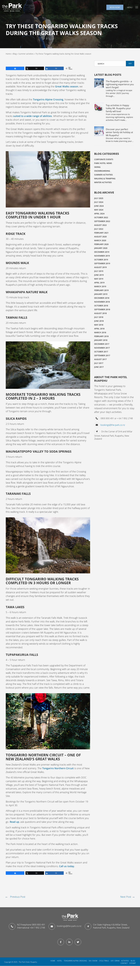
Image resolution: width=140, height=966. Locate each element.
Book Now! (115, 7)
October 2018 (101, 305)
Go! (130, 63)
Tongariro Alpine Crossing (48, 99)
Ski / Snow (93, 961)
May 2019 (98, 278)
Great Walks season (66, 86)
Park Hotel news (103, 163)
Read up (14, 821)
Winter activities (103, 182)
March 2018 (100, 332)
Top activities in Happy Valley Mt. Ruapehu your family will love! (118, 108)
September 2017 (102, 355)
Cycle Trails (104, 961)
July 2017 (98, 363)
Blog (15, 53)
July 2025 (98, 198)
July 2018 (98, 317)
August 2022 (100, 225)
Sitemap (132, 963)
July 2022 (98, 229)
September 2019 (102, 263)
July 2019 (98, 271)
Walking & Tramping (104, 178)
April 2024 (99, 213)
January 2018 (100, 340)
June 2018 (99, 321)
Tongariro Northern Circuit (58, 768)
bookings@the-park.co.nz (112, 424)
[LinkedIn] (70, 942)
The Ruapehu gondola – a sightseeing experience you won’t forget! (120, 84)
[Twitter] (79, 942)
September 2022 (102, 221)
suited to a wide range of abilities (32, 116)
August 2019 (100, 267)
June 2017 (99, 367)
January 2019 (100, 294)
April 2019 (99, 282)
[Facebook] (61, 942)
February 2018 (101, 336)
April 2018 (99, 328)
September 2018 (102, 309)
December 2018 (101, 298)
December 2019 (101, 252)
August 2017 (100, 359)
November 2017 (102, 347)
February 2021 (101, 232)
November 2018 (102, 301)
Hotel (59, 961)
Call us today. (67, 866)
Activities (125, 961)
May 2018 (98, 324)
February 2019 (101, 290)
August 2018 (100, 313)
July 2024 (98, 202)
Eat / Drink (115, 961)
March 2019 (100, 286)
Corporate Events (103, 159)
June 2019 (99, 275)
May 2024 (98, 209)
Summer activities (26, 53)
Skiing (97, 167)
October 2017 (101, 351)
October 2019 (101, 259)
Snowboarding (102, 171)
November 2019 (102, 255)
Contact (124, 963)
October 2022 (101, 217)
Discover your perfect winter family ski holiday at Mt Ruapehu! (119, 132)
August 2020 (100, 236)
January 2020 (100, 248)
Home (8, 53)
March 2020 (100, 240)
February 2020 (101, 244)
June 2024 (99, 206)
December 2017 (101, 344)
